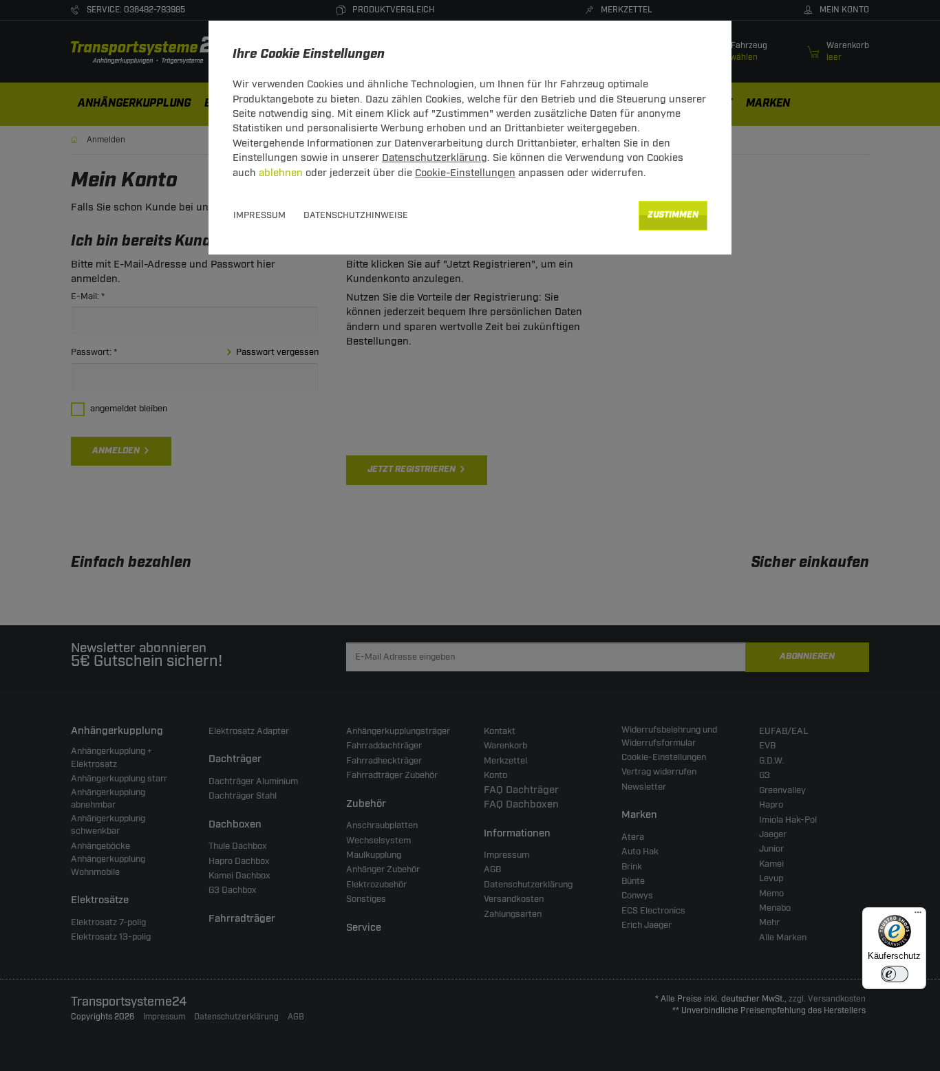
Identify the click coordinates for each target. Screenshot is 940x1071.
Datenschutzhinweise (355, 215)
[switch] (894, 974)
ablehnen (281, 173)
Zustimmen (673, 215)
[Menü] (918, 915)
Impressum (259, 215)
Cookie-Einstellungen (465, 173)
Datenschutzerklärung (434, 157)
